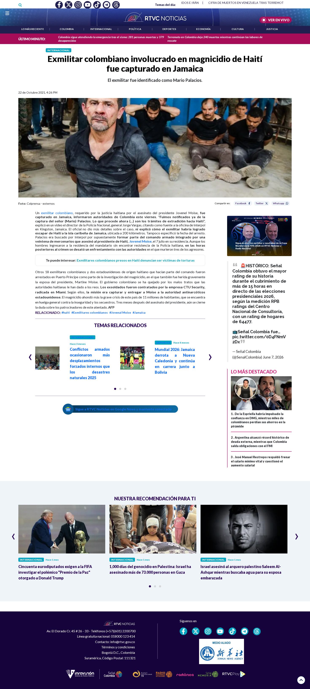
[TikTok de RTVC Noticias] (232, 631)
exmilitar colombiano (57, 213)
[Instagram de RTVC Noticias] (208, 631)
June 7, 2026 (273, 357)
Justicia (272, 29)
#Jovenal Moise (120, 312)
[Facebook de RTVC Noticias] (183, 631)
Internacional (101, 29)
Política (135, 29)
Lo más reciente (32, 29)
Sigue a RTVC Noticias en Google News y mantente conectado (123, 409)
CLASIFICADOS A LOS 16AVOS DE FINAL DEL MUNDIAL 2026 (248, 2)
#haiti (66, 312)
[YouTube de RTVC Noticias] (220, 631)
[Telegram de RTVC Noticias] (244, 631)
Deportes (169, 29)
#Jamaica (139, 312)
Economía (203, 29)
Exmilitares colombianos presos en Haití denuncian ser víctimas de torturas (136, 260)
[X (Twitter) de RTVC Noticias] (195, 631)
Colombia (67, 29)
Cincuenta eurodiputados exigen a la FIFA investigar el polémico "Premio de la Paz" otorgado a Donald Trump (55, 572)
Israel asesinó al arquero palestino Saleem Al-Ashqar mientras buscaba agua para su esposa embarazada (241, 572)
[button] (115, 389)
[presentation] (30, 355)
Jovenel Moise (140, 241)
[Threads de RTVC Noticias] (257, 631)
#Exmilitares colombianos (89, 312)
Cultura (238, 29)
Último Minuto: (31, 39)
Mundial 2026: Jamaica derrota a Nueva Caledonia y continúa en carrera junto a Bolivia (175, 361)
